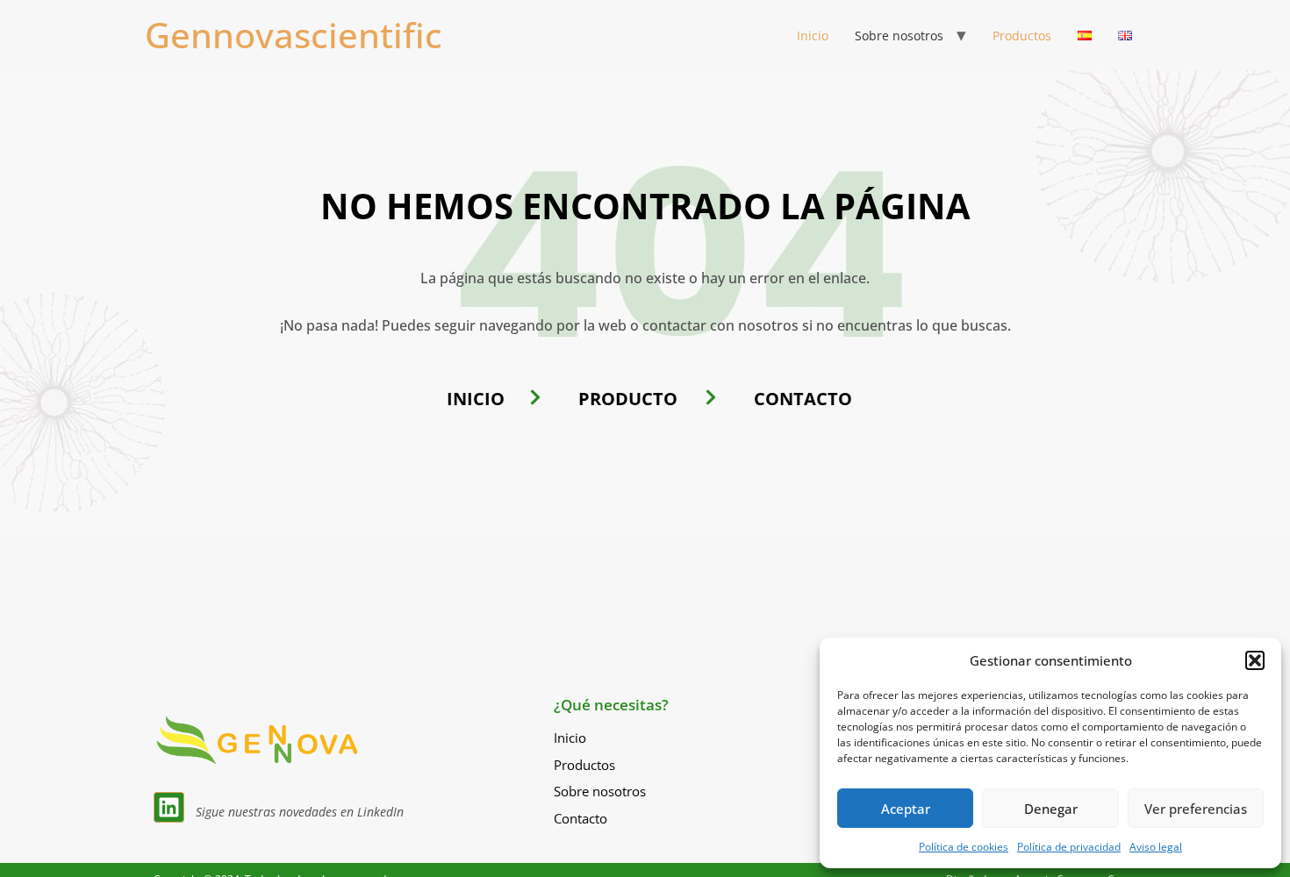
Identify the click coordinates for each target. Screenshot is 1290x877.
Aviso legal (1155, 846)
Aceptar (905, 808)
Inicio (812, 35)
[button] (1255, 660)
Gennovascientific (293, 35)
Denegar (1051, 808)
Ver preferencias (1195, 808)
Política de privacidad (1069, 846)
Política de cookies (963, 846)
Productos (1022, 35)
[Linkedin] (169, 807)
